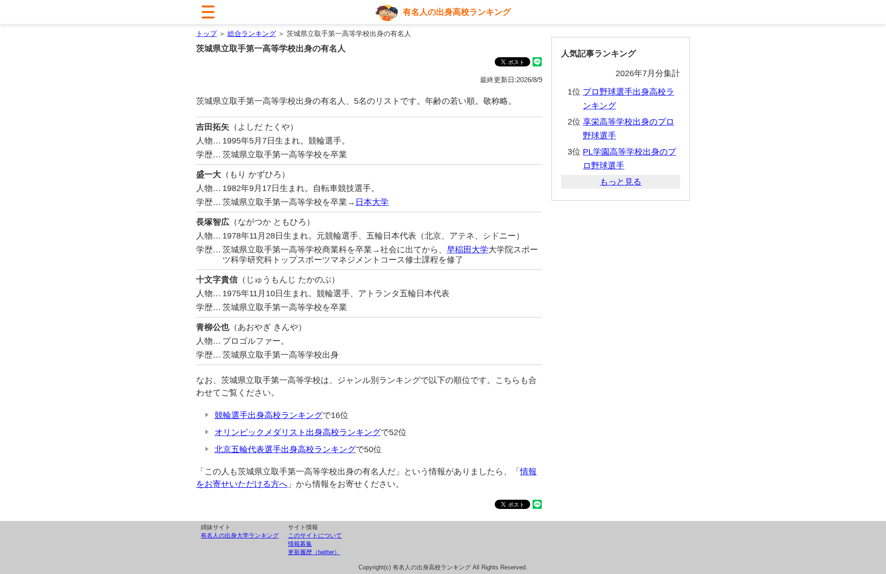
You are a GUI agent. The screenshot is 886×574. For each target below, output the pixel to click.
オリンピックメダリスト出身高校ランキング (298, 432)
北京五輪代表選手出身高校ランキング (285, 449)
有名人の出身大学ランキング (240, 535)
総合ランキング (251, 33)
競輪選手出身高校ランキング (269, 415)
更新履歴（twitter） (314, 552)
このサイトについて (315, 535)
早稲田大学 (467, 249)
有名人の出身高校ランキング (457, 12)
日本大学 (372, 202)
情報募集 (300, 543)
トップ (206, 33)
